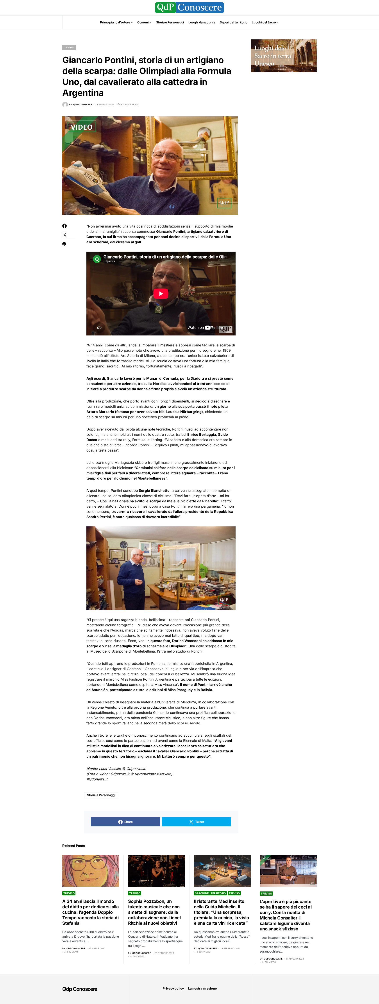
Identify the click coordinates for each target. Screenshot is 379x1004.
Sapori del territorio (210, 893)
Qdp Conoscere (79, 989)
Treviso (69, 47)
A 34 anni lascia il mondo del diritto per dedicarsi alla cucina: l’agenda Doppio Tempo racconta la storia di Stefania (90, 912)
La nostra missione (202, 988)
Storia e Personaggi (101, 795)
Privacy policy (173, 988)
